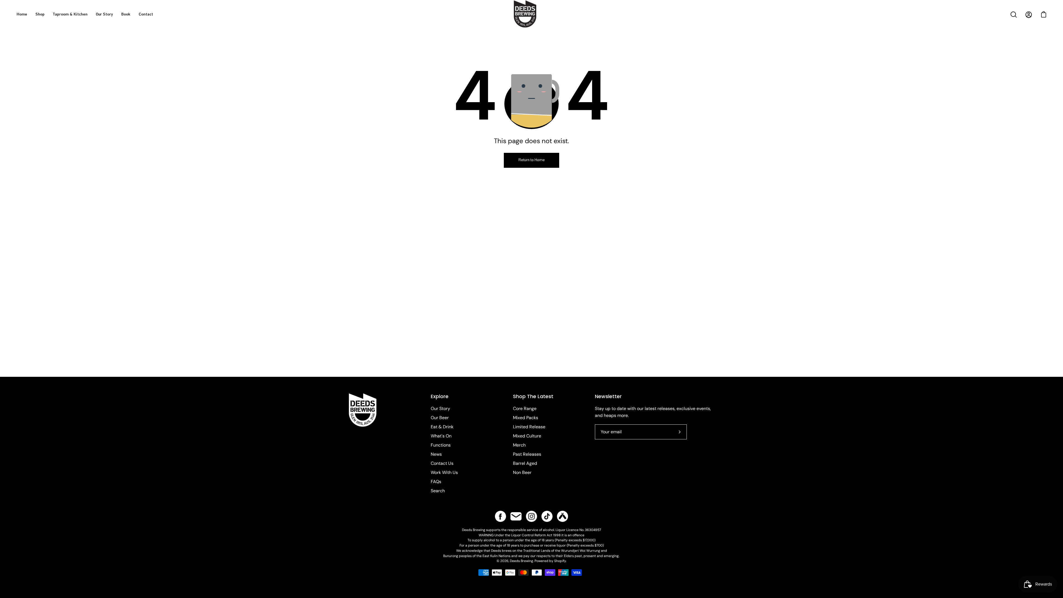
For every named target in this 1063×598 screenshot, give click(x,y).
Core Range (524, 408)
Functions (441, 445)
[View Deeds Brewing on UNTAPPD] (562, 516)
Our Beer (440, 418)
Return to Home (531, 160)
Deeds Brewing (521, 561)
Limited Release (529, 427)
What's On (441, 436)
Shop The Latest (533, 396)
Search (438, 491)
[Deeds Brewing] (531, 21)
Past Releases (527, 454)
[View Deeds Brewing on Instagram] (531, 516)
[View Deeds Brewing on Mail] (516, 516)
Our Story (440, 408)
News (436, 454)
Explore (439, 396)
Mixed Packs (525, 418)
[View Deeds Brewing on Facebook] (500, 516)
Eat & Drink (442, 427)
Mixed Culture (527, 436)
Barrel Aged (525, 463)
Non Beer (522, 472)
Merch (519, 445)
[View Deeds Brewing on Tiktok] (547, 516)
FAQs (436, 481)
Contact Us (442, 463)
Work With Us (444, 472)
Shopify (560, 561)
